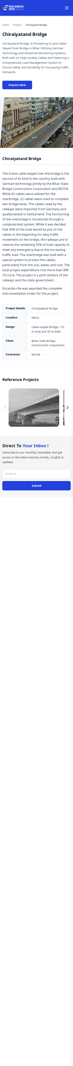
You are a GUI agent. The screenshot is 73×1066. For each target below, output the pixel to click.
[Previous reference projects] (5, 407)
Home (5, 25)
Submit (36, 485)
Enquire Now (17, 85)
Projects (17, 25)
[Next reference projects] (67, 407)
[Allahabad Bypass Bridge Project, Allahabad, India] (34, 408)
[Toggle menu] (67, 8)
